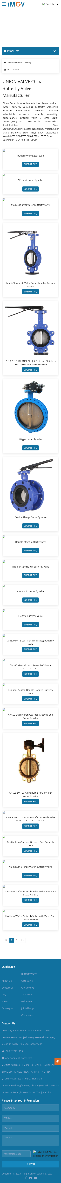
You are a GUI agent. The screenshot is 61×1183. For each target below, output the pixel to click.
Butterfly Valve (29, 973)
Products (15, 28)
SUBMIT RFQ (30, 164)
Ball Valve (26, 1001)
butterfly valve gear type (30, 155)
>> (22, 940)
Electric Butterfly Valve (30, 615)
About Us (7, 980)
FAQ (4, 994)
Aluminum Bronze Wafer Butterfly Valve (30, 866)
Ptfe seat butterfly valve (30, 180)
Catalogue (7, 1008)
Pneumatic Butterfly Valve (30, 591)
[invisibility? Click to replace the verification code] (46, 1153)
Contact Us (8, 987)
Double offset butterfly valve (30, 541)
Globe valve (27, 1015)
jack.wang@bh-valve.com (18, 1058)
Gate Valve (27, 980)
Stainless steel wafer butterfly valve (30, 204)
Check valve (27, 987)
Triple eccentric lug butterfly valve (30, 566)
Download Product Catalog (18, 62)
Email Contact (12, 69)
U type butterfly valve (30, 439)
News (5, 1001)
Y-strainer (26, 994)
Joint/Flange (27, 1008)
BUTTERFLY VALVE (32, 28)
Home (5, 28)
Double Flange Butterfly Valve (31, 517)
